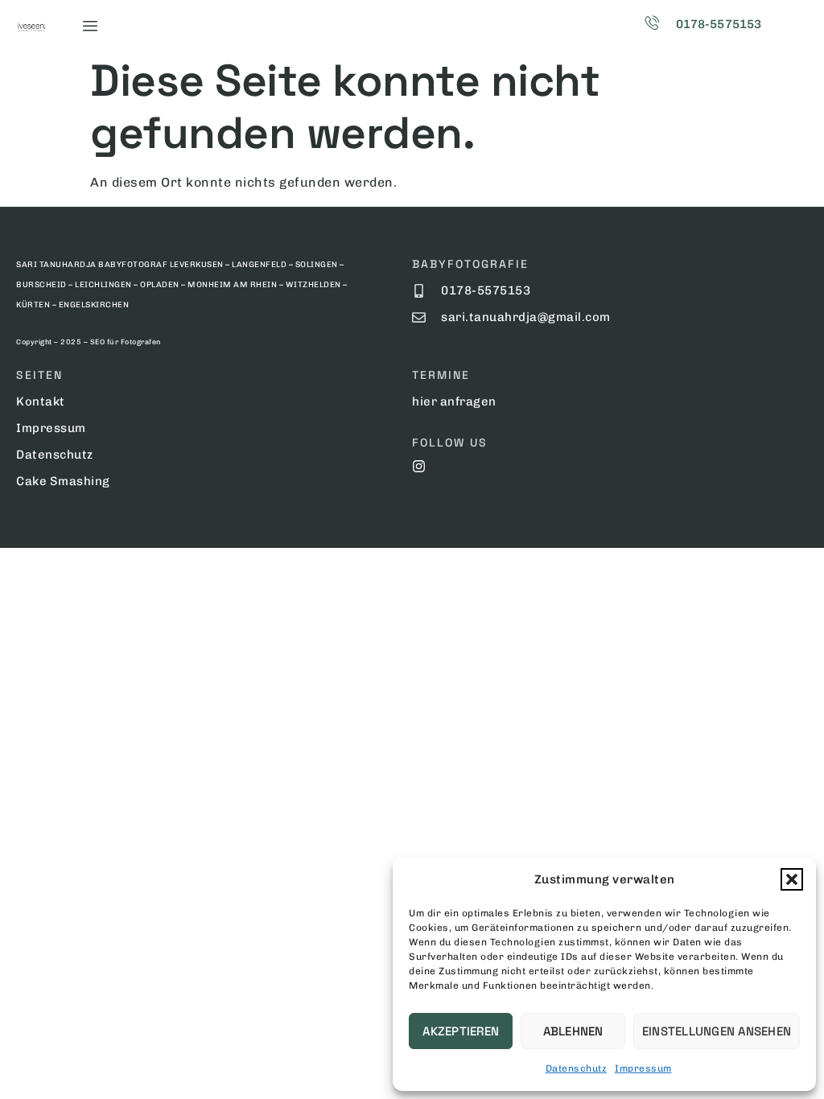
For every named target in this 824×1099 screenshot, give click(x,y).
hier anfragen (454, 401)
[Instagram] (419, 466)
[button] (792, 879)
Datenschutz (577, 1068)
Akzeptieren (460, 1031)
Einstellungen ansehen (716, 1031)
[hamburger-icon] (90, 26)
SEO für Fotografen (125, 342)
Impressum (643, 1068)
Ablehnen (573, 1031)
